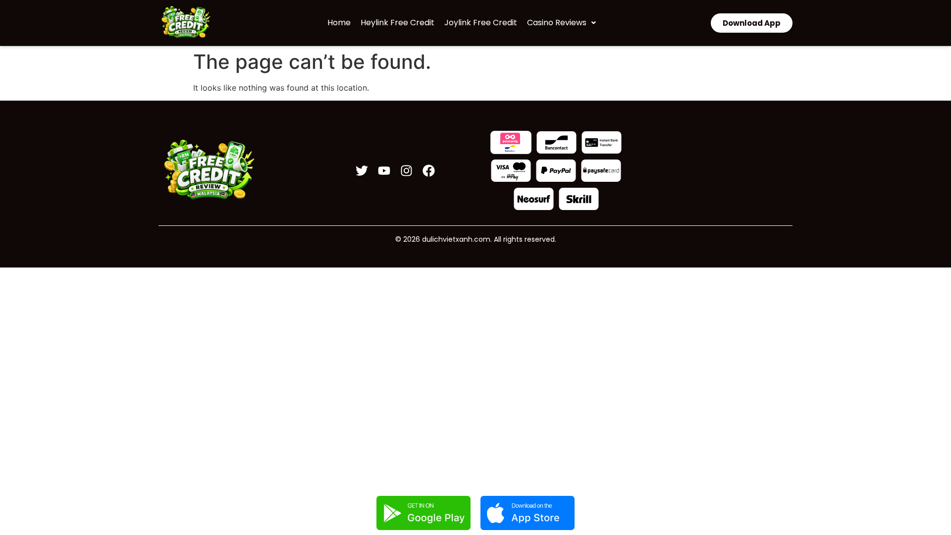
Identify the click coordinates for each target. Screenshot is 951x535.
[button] (561, 23)
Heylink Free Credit (397, 22)
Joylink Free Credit (480, 22)
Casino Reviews (556, 22)
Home (339, 22)
